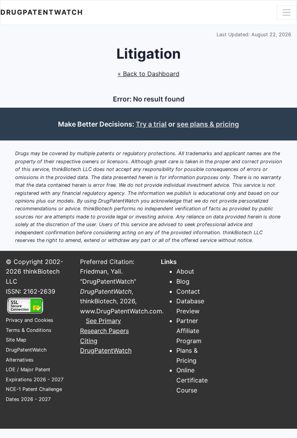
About (185, 271)
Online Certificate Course (192, 380)
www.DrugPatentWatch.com (121, 311)
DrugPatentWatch (41, 12)
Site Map (16, 340)
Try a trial (151, 124)
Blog (182, 281)
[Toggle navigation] (287, 12)
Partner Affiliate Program (188, 330)
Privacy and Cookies (29, 320)
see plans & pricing (208, 124)
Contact (188, 291)
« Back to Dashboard (148, 74)
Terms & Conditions (28, 330)
